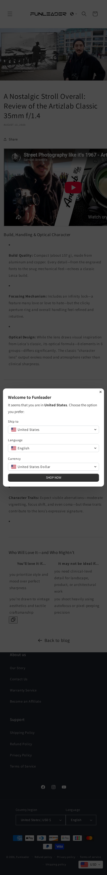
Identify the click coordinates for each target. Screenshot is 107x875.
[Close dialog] (100, 391)
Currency (14, 459)
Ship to (13, 421)
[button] (53, 430)
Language (15, 440)
